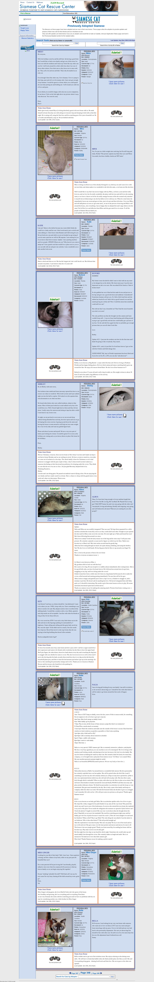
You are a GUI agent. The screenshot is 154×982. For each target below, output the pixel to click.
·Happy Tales (24, 30)
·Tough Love (24, 28)
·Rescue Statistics (27, 38)
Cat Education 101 (70, 13)
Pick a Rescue (25, 13)
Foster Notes (79, 155)
